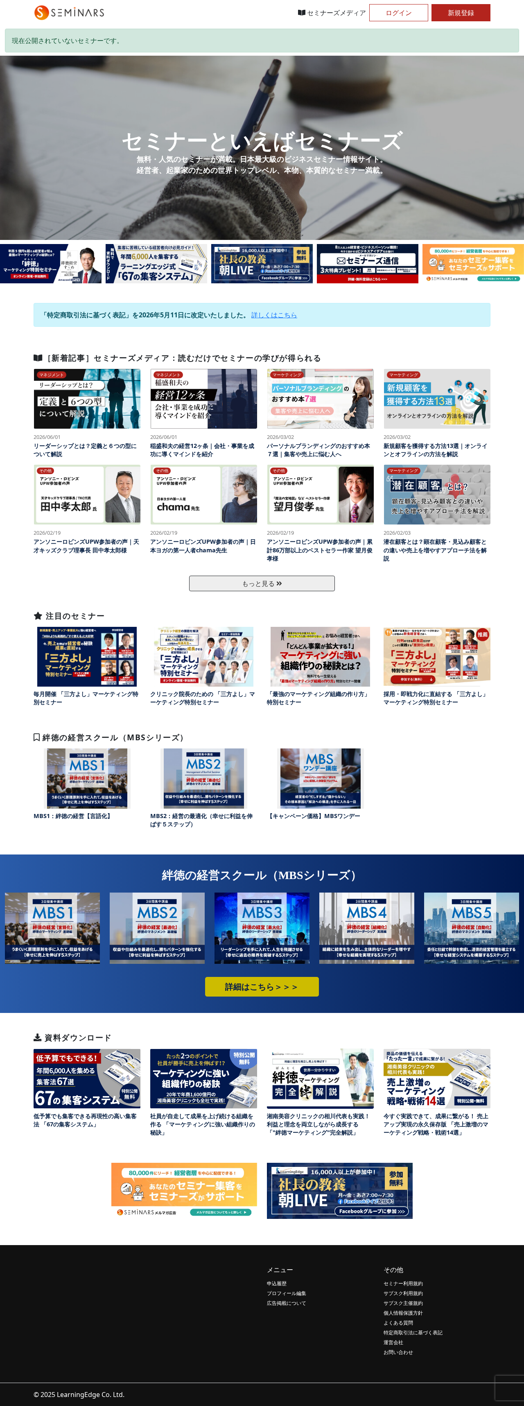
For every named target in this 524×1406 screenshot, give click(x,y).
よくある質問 (398, 1322)
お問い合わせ (398, 1352)
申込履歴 (277, 1283)
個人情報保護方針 (403, 1312)
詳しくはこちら (274, 314)
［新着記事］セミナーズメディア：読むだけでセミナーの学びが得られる (182, 357)
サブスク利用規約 (403, 1293)
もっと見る (259, 583)
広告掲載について (286, 1303)
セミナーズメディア (335, 12)
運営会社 (393, 1342)
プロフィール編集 (286, 1293)
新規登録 (461, 12)
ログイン (399, 12)
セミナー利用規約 (403, 1283)
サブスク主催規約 (403, 1303)
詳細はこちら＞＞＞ (262, 986)
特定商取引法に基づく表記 (413, 1332)
